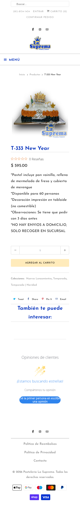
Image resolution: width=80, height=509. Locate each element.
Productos (35, 74)
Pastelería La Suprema (38, 472)
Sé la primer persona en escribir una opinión (40, 399)
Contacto (40, 460)
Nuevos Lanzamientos (39, 278)
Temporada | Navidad (24, 285)
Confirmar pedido (40, 17)
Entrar (38, 11)
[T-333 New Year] (40, 110)
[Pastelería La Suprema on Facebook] (33, 29)
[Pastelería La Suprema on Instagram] (40, 29)
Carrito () (58, 11)
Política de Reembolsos (40, 444)
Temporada (60, 278)
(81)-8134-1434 (21, 11)
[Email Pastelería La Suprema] (47, 29)
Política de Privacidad (40, 452)
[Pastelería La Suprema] (40, 43)
